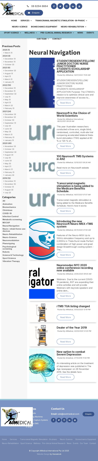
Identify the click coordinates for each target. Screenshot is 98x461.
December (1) (10, 59)
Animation (7, 204)
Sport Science (11, 32)
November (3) (10, 146)
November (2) (10, 117)
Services (25, 20)
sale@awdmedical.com (65, 414)
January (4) (9, 175)
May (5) (8, 163)
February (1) (9, 108)
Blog (29, 427)
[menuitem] (4, 439)
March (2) (9, 105)
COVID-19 (7, 213)
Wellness (29, 32)
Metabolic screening (12, 219)
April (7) (8, 166)
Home (14, 20)
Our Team (42, 39)
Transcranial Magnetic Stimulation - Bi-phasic (60, 20)
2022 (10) (7, 85)
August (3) (9, 155)
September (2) (10, 94)
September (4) (10, 152)
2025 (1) (6, 50)
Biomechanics (9, 207)
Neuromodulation (11, 240)
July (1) (7, 97)
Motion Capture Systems (38, 420)
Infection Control (11, 216)
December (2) (10, 70)
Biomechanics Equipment (44, 26)
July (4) (8, 126)
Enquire (35, 12)
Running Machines (35, 417)
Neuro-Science (19, 26)
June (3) (8, 129)
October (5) (9, 120)
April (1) (8, 76)
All (4, 201)
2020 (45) (7, 143)
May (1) (8, 100)
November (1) (10, 62)
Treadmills (32, 413)
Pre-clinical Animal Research (56, 32)
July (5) (8, 158)
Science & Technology (13, 255)
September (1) (10, 123)
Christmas (7, 210)
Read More (65, 103)
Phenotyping (9, 243)
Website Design (43, 454)
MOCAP (6, 222)
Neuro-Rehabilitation (72, 26)
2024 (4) (6, 56)
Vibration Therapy (11, 261)
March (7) (9, 169)
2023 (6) (6, 68)
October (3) (9, 149)
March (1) (8, 53)
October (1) (9, 187)
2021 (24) (7, 111)
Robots (6, 252)
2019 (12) (7, 178)
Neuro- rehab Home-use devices (14, 230)
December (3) (10, 114)
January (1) (9, 82)
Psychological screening (9, 248)
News (80, 32)
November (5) (10, 184)
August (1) (9, 73)
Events (90, 32)
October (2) (9, 64)
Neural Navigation (11, 226)
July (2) (8, 193)
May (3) (8, 132)
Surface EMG (33, 423)
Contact (57, 39)
